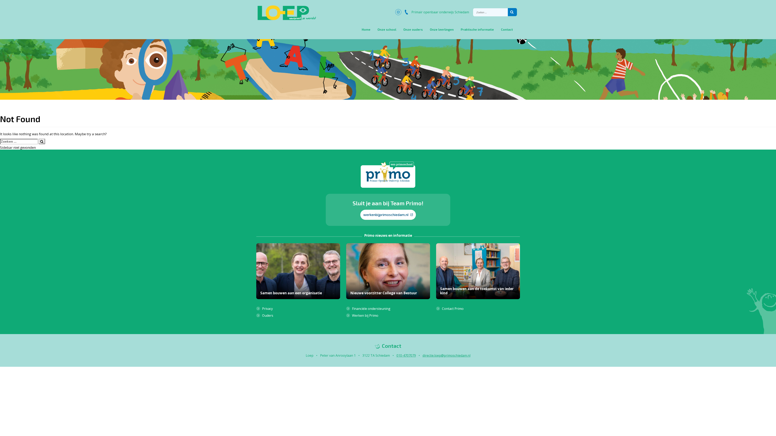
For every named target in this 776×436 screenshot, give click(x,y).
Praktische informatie (477, 29)
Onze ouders (413, 29)
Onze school (386, 29)
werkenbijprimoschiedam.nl (385, 214)
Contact (507, 29)
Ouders (267, 315)
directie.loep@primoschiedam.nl (446, 355)
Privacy (267, 308)
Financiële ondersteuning (371, 308)
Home (366, 29)
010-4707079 (406, 355)
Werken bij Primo (365, 315)
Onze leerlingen (442, 29)
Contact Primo (453, 308)
